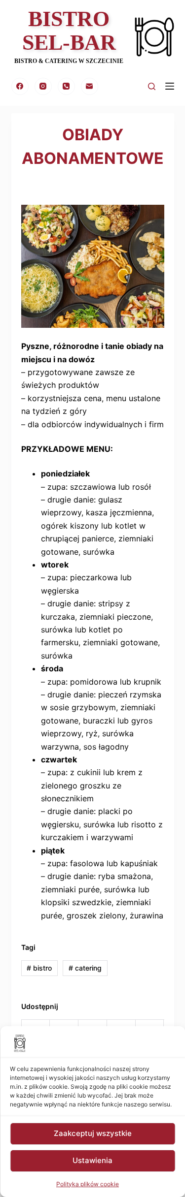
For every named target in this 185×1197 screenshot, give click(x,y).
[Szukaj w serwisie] (151, 86)
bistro (39, 968)
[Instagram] (43, 86)
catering (85, 968)
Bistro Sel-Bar (69, 31)
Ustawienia (92, 1160)
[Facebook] (20, 86)
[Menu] (169, 86)
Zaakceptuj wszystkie (93, 1133)
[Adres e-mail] (89, 86)
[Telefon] (66, 86)
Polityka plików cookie (87, 1184)
